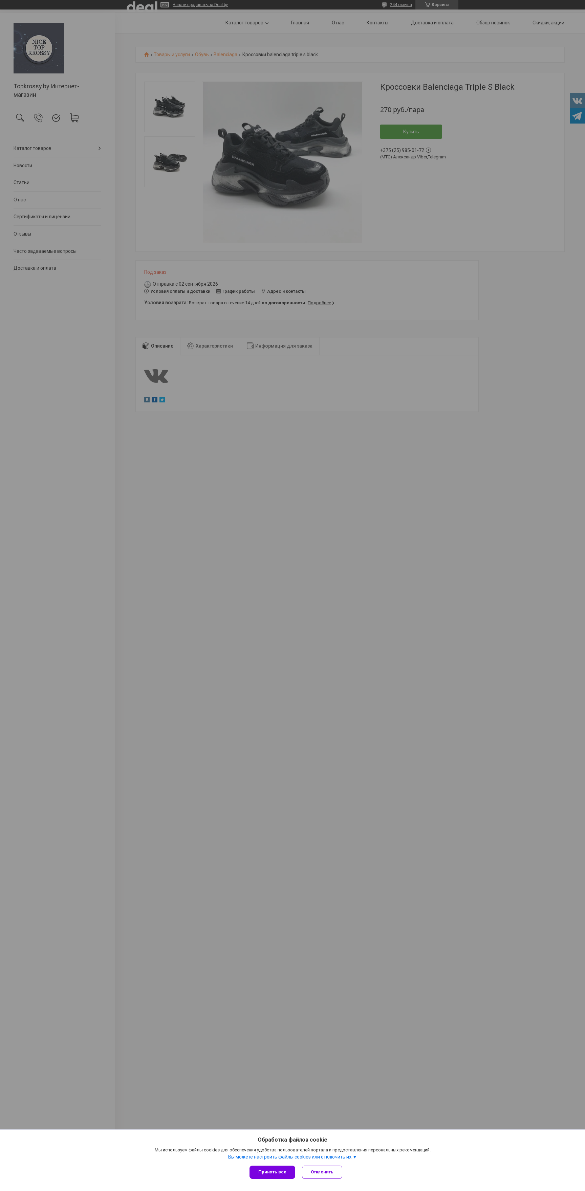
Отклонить (322, 1171)
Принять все (272, 1171)
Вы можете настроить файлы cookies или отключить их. (290, 1157)
